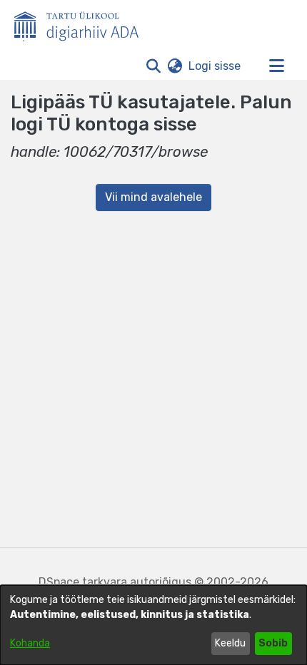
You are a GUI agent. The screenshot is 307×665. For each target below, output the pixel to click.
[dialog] (153, 625)
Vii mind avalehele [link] (153, 197)
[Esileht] (82, 23)
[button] (153, 66)
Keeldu (230, 643)
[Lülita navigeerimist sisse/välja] (276, 66)
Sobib (273, 643)
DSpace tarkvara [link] (83, 582)
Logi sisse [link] (215, 66)
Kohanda (30, 643)
